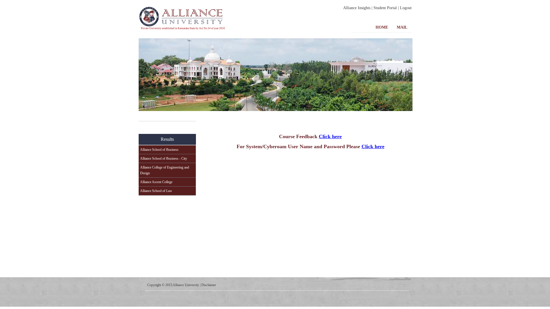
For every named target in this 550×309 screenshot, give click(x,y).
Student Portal (385, 8)
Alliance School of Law (156, 191)
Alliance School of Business (159, 150)
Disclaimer (208, 285)
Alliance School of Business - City (163, 159)
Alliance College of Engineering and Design (164, 170)
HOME (382, 27)
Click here (330, 136)
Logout (406, 8)
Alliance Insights (356, 8)
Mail (402, 27)
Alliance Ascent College (156, 182)
